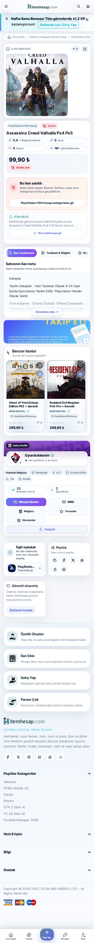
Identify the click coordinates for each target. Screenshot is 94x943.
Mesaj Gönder (29, 502)
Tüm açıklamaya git (49, 233)
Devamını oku (45, 312)
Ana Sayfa (18, 37)
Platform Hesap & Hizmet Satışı (47, 37)
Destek (9, 870)
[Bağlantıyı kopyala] (54, 560)
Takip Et (49, 529)
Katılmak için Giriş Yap (58, 25)
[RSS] (61, 757)
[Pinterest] (54, 569)
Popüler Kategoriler (20, 773)
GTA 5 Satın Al (14, 807)
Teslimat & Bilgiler (59, 253)
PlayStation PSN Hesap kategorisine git (47, 203)
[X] (73, 560)
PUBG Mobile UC (16, 788)
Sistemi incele (21, 610)
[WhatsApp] (82, 560)
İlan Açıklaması (24, 253)
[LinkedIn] (63, 569)
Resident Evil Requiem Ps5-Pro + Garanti (64, 404)
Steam (8, 794)
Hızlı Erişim (13, 834)
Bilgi (7, 852)
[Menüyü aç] (6, 6)
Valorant (10, 782)
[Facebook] (63, 560)
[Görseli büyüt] (84, 49)
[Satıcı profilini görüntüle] (15, 458)
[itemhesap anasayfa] (42, 6)
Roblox (9, 801)
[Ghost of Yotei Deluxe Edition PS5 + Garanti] (26, 379)
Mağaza (29, 511)
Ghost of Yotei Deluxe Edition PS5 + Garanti (23, 404)
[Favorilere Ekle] (39, 365)
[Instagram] (29, 757)
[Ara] (78, 6)
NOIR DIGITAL (17, 411)
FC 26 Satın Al (14, 814)
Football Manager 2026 (21, 820)
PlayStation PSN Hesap (25, 416)
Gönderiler (28, 520)
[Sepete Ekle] (39, 373)
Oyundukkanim (37, 455)
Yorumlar (70, 511)
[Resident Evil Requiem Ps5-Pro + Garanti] (66, 379)
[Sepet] (88, 6)
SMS (70, 502)
